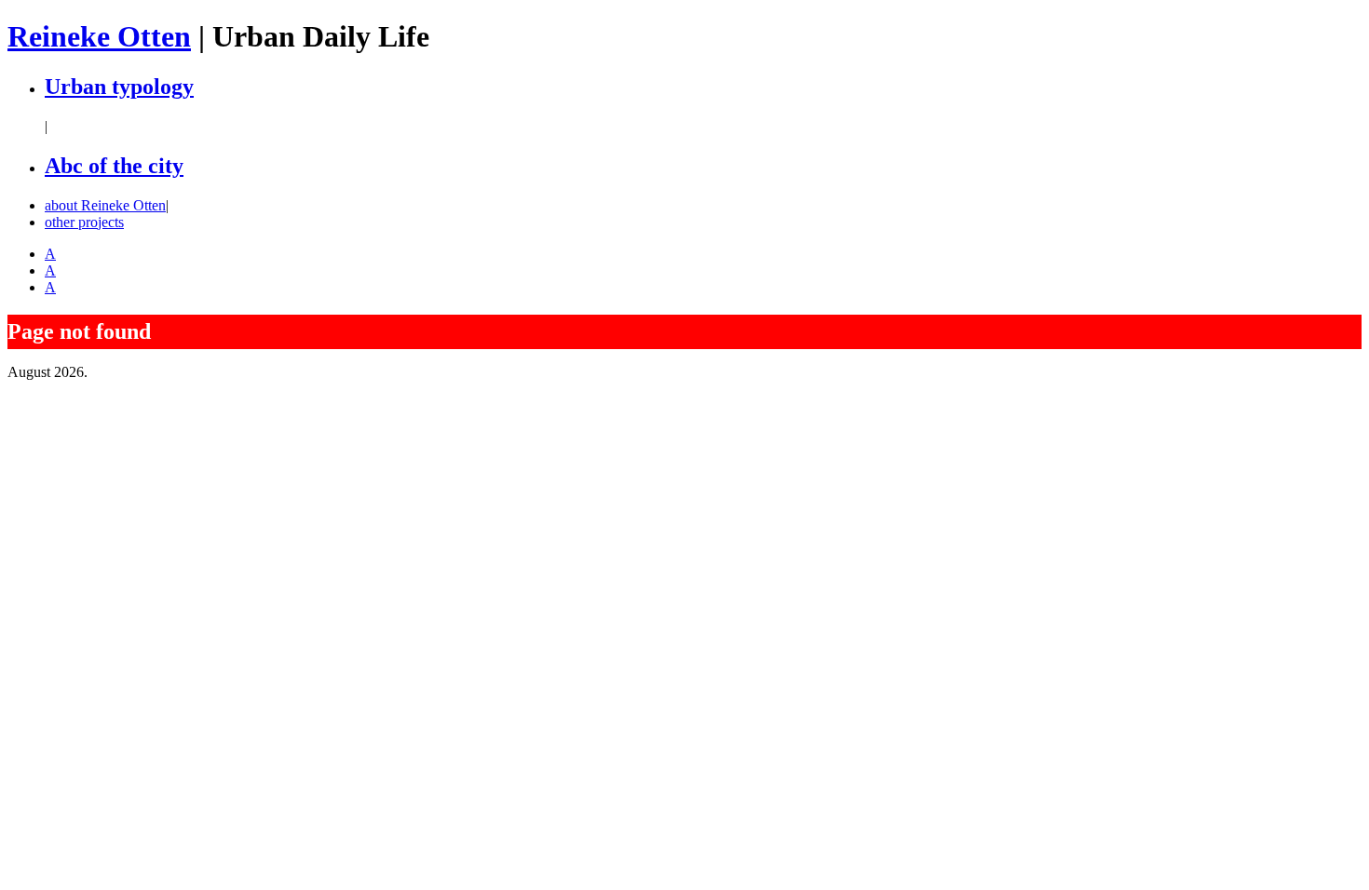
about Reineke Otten (105, 205)
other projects (84, 222)
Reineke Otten (99, 36)
